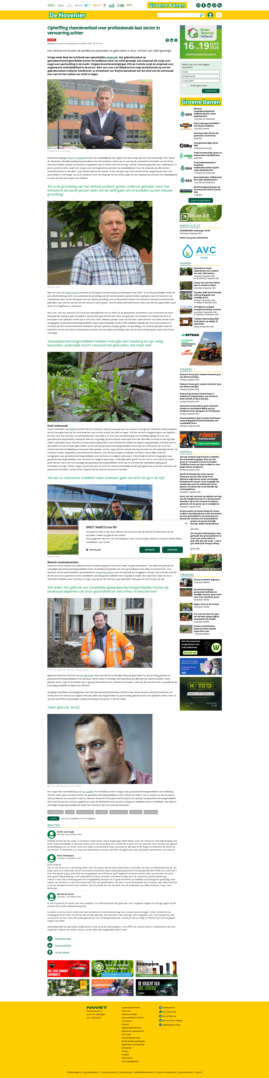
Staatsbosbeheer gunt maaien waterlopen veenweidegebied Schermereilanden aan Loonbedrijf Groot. (200, 420)
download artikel (63, 938)
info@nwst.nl (169, 1007)
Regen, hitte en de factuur (206, 604)
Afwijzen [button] (150, 549)
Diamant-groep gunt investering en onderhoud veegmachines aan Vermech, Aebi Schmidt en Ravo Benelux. (199, 396)
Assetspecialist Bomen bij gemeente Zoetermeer (206, 134)
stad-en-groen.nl (109, 1072)
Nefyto (72, 429)
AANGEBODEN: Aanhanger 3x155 (195, 230)
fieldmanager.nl (74, 1072)
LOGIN (53, 818)
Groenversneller (129, 1014)
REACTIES (53, 825)
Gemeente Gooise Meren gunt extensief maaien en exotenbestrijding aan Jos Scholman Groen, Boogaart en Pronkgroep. (200, 408)
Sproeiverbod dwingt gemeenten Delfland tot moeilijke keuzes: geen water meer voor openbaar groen (208, 593)
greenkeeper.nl (91, 1072)
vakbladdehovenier (172, 1024)
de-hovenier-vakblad (172, 1020)
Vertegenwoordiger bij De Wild (206, 144)
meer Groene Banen (201, 200)
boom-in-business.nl (166, 1072)
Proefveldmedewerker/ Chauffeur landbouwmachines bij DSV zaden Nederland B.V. (206, 166)
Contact (125, 1024)
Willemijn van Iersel (56, 43)
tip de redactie (62, 952)
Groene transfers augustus (207, 579)
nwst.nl (198, 1072)
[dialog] (134, 539)
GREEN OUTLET (190, 226)
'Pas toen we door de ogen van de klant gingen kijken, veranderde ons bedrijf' (207, 616)
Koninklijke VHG (55, 812)
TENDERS (186, 369)
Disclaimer (127, 1047)
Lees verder (104, 542)
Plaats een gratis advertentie (194, 237)
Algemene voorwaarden (133, 1044)
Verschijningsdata (130, 1061)
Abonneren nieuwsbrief (133, 1031)
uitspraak (112, 57)
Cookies (125, 1054)
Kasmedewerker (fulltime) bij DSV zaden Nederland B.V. (208, 178)
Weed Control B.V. (85, 812)
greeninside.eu (185, 1072)
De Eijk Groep (86, 675)
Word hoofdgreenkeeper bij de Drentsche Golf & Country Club (207, 189)
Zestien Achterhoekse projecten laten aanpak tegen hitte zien (205, 628)
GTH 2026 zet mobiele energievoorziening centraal (207, 308)
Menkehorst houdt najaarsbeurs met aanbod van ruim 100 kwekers (206, 271)
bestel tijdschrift (63, 945)
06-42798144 (169, 1016)
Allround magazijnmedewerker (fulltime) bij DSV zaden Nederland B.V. (205, 112)
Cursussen (127, 1020)
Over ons (126, 1010)
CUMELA (69, 812)
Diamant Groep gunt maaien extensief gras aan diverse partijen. (200, 385)
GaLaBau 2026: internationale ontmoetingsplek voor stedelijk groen (207, 295)
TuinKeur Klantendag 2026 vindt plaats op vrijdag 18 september (206, 321)
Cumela (79, 157)
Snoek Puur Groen (104, 572)
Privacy (125, 1051)
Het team (126, 1034)
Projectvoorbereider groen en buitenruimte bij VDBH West (208, 154)
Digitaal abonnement (132, 1027)
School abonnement (131, 1037)
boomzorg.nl (126, 1072)
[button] (93, 549)
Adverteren (127, 1057)
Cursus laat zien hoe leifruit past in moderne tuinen (207, 283)
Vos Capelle (87, 791)
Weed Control (72, 292)
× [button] (186, 523)
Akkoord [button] (172, 549)
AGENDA (185, 263)
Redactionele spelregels (133, 1041)
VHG (70, 157)
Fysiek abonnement (131, 1007)
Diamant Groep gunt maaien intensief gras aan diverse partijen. (200, 375)
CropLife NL (101, 812)
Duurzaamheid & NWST (133, 1017)
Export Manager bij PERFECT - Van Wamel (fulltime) (207, 124)
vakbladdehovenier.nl (144, 1072)
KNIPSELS (186, 452)
